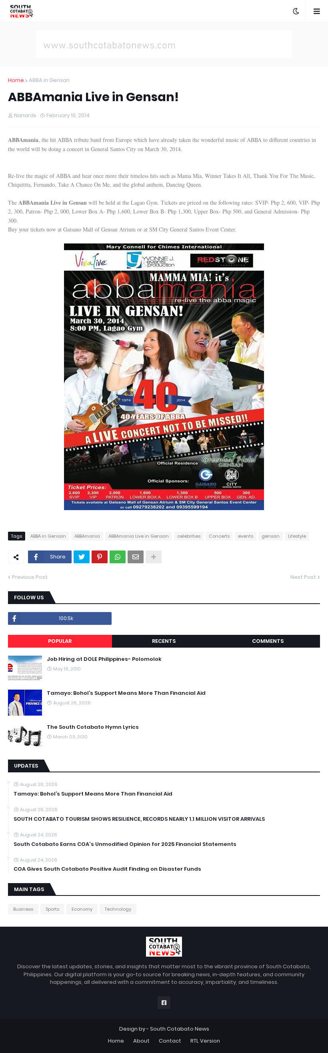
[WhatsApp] (118, 556)
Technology (118, 909)
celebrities (188, 536)
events (245, 536)
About (141, 1041)
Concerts (219, 536)
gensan (271, 536)
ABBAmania (87, 536)
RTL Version (205, 1041)
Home (16, 80)
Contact (170, 1041)
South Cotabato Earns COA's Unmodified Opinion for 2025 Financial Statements (125, 844)
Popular (60, 641)
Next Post (303, 577)
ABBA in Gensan (49, 80)
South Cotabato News (179, 1029)
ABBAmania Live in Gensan (138, 536)
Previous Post (30, 577)
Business (23, 909)
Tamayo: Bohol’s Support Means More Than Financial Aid (126, 693)
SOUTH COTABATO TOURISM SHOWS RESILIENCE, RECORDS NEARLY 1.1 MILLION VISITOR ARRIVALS (139, 819)
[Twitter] (82, 556)
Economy (82, 909)
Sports (52, 909)
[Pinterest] (100, 556)
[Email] (136, 556)
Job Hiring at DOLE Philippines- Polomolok (104, 659)
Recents (164, 641)
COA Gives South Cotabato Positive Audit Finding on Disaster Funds (107, 869)
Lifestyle (297, 536)
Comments (268, 641)
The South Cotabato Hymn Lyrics (93, 727)
